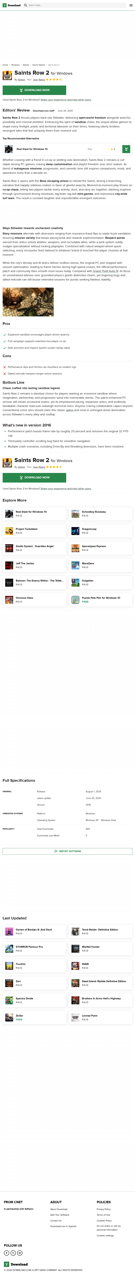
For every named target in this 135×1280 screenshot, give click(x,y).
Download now (37, 90)
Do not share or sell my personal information (109, 1228)
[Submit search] (25, 5)
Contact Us (56, 1220)
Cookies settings (105, 1235)
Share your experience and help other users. (66, 99)
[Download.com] (11, 5)
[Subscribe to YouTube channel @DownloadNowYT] (19, 1253)
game (70, 410)
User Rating (39, 79)
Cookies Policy (104, 1220)
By (19, 79)
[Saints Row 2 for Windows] (7, 75)
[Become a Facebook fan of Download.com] (6, 1253)
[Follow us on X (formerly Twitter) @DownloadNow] (13, 1253)
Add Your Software (59, 1214)
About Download (58, 1209)
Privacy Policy (104, 1209)
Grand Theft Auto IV (105, 271)
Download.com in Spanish (63, 1226)
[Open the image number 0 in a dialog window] (28, 302)
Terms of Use (103, 1214)
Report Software (70, 851)
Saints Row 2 (43, 72)
